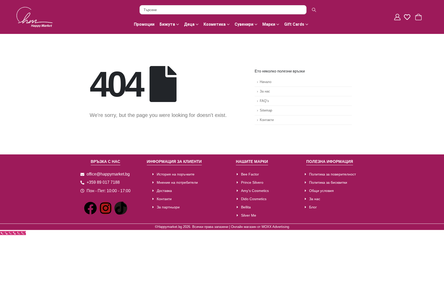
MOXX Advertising (275, 227)
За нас (265, 91)
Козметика (214, 24)
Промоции (144, 24)
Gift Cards (294, 24)
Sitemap (266, 110)
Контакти (267, 120)
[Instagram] (105, 208)
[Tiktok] (120, 208)
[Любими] (408, 17)
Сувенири (244, 24)
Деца (189, 24)
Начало (265, 82)
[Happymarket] (34, 17)
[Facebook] (90, 208)
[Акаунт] (398, 17)
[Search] (314, 9)
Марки (268, 24)
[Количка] (419, 17)
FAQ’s (264, 101)
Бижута (167, 24)
